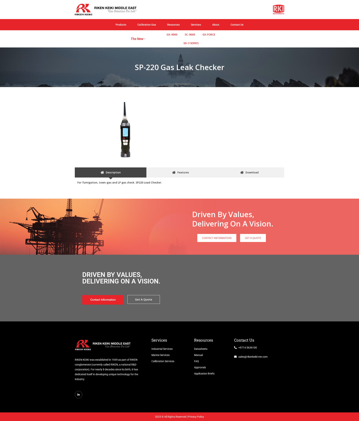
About (215, 24)
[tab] (110, 172)
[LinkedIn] (78, 394)
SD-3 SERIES (191, 43)
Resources (173, 24)
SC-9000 (190, 34)
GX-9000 (172, 34)
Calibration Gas (146, 24)
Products (121, 24)
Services (196, 24)
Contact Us (237, 24)
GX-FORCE (208, 34)
